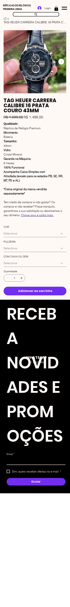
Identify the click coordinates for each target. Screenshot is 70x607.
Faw (43, 316)
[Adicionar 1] (21, 278)
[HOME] (5, 18)
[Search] (36, 14)
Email (11, 454)
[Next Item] (61, 62)
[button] (56, 8)
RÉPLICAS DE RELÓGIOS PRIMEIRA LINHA (17, 7)
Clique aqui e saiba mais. (37, 215)
